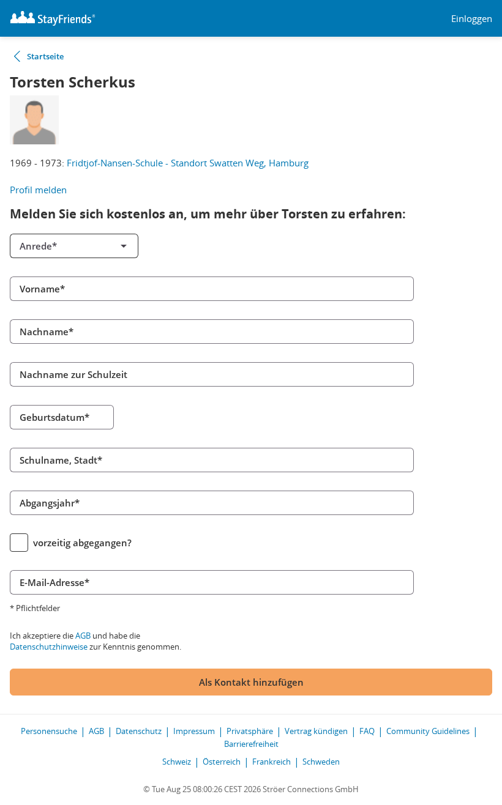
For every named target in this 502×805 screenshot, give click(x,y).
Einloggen (471, 18)
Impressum (194, 730)
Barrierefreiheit (251, 743)
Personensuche (49, 730)
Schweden (321, 761)
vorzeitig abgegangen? (82, 542)
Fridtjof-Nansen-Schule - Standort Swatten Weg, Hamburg (188, 163)
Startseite (45, 56)
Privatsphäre (250, 730)
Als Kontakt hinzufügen (251, 682)
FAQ (367, 730)
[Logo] (53, 18)
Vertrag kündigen (316, 730)
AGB (83, 635)
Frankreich (271, 761)
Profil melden (38, 190)
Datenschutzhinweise (49, 646)
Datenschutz (139, 730)
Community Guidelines (428, 730)
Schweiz (176, 761)
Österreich (222, 761)
